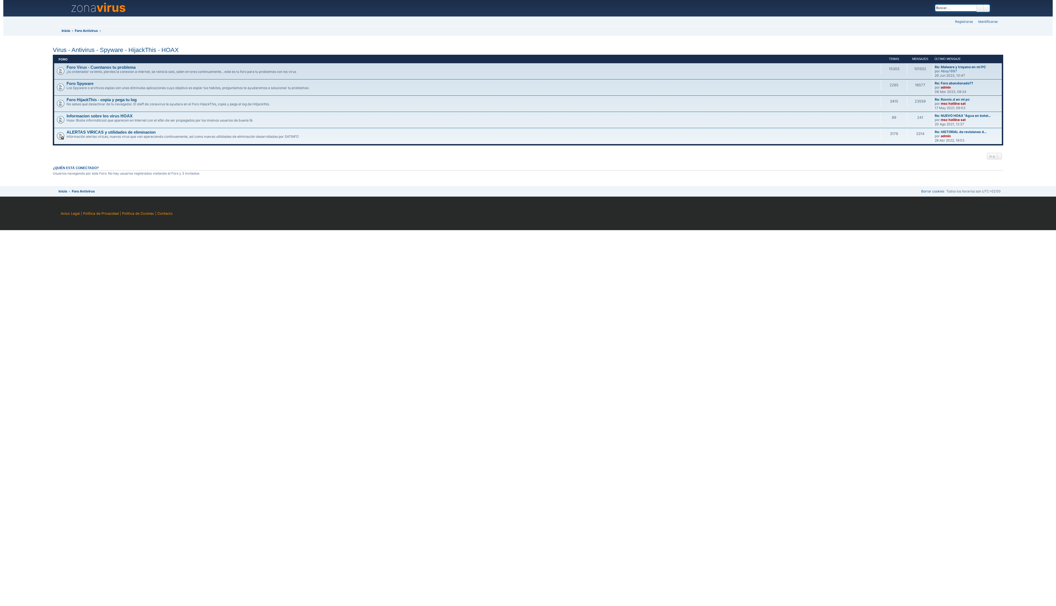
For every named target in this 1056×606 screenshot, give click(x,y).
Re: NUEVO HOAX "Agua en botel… (963, 116)
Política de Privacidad (101, 213)
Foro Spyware (80, 83)
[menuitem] (986, 22)
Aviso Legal (70, 213)
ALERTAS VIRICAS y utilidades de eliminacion (111, 132)
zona (98, 7)
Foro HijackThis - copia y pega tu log (102, 100)
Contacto (165, 213)
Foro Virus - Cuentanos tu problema (101, 67)
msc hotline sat (953, 103)
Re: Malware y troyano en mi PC (960, 67)
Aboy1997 (949, 71)
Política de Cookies (138, 213)
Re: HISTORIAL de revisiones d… (961, 132)
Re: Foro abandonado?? (954, 83)
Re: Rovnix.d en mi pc (952, 99)
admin (946, 87)
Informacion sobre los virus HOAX (100, 116)
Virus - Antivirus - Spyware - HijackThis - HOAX (116, 49)
